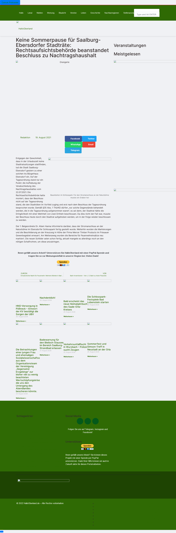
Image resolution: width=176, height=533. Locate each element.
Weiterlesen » (21, 321)
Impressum (154, 512)
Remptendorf (51, 445)
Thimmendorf (55, 461)
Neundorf (52, 442)
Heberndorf (21, 438)
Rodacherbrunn (22, 450)
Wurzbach (45, 466)
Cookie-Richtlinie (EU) (149, 525)
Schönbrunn (23, 461)
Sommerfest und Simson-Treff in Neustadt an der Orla (99, 346)
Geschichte (95, 13)
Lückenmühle (43, 442)
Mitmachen (154, 506)
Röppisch (20, 453)
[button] (73, 139)
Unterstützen (153, 503)
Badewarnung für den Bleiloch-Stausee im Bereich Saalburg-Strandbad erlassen (52, 343)
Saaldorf (34, 457)
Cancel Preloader (10, 2)
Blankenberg (49, 422)
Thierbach (46, 462)
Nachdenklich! (47, 297)
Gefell (25, 434)
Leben (83, 13)
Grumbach (32, 435)
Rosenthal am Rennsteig (38, 450)
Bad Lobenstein (30, 421)
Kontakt (156, 515)
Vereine (73, 13)
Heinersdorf (32, 438)
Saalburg (31, 453)
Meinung (50, 13)
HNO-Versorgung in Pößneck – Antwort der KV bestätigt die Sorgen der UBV (27, 310)
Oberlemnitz (20, 446)
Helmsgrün (41, 438)
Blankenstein (23, 426)
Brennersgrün (36, 427)
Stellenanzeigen (130, 13)
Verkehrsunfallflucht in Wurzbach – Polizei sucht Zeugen (75, 347)
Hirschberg (49, 438)
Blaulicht (62, 13)
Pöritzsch (38, 446)
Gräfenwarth (42, 435)
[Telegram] (88, 421)
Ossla (28, 446)
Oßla (32, 446)
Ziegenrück (57, 466)
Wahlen (40, 13)
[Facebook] (80, 421)
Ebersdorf (23, 431)
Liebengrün (34, 442)
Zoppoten (20, 470)
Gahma (18, 435)
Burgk (46, 426)
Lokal (30, 13)
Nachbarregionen (111, 13)
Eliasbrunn (36, 431)
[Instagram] (95, 421)
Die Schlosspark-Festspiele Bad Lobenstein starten (98, 299)
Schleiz (44, 457)
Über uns (155, 509)
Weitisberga (31, 466)
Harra (49, 435)
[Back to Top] (1, 531)
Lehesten (23, 442)
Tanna (39, 461)
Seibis (33, 462)
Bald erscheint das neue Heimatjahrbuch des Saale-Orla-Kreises (75, 305)
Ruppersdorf (53, 450)
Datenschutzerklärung (149, 519)
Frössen (53, 431)
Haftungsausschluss (150, 522)
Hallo (21, 13)
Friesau (46, 431)
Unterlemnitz (20, 466)
